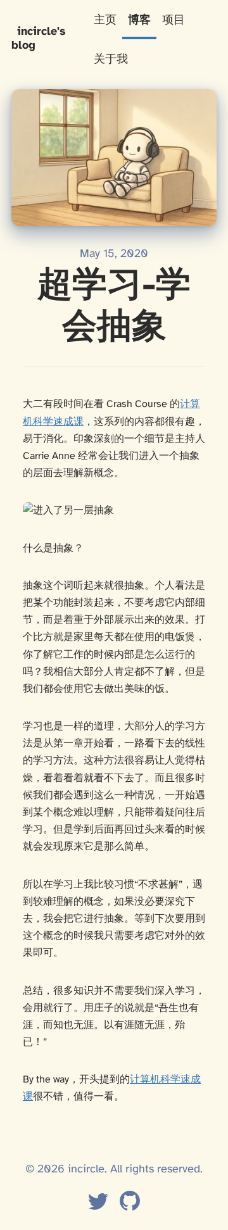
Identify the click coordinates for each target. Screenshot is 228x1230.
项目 (173, 21)
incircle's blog (38, 39)
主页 (105, 21)
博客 (139, 21)
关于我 (111, 60)
